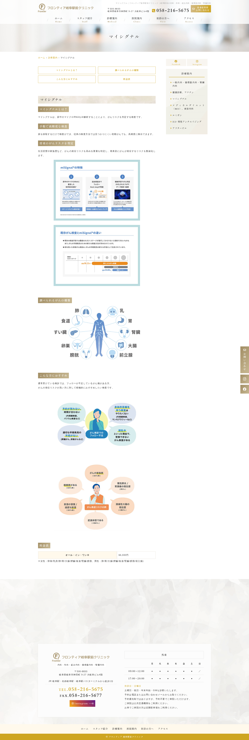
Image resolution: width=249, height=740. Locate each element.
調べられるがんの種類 (127, 70)
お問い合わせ (244, 361)
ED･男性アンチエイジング (187, 122)
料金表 (126, 79)
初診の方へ (162, 20)
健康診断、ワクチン (183, 92)
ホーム (59, 20)
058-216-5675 (81, 688)
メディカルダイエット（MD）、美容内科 (188, 107)
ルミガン (177, 115)
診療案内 (112, 20)
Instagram (197, 64)
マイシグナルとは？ (67, 70)
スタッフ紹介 (85, 20)
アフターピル (179, 128)
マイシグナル (179, 99)
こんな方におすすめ (67, 79)
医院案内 (137, 20)
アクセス (189, 20)
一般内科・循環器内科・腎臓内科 (188, 84)
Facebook (176, 64)
